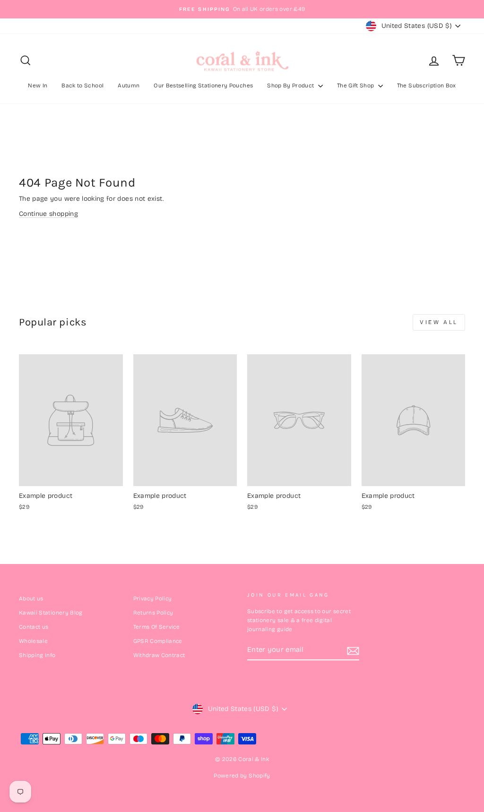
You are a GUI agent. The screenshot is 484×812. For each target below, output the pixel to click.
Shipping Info (37, 655)
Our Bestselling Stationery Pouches (203, 85)
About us (31, 598)
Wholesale (33, 641)
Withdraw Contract (159, 655)
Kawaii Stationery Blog (51, 612)
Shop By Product (291, 85)
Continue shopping (48, 214)
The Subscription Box (426, 85)
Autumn (128, 85)
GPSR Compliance (157, 641)
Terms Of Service (156, 627)
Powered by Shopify (242, 775)
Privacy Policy (152, 598)
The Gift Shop (356, 85)
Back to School (82, 85)
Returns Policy (153, 612)
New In (37, 85)
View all (439, 322)
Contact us (34, 627)
